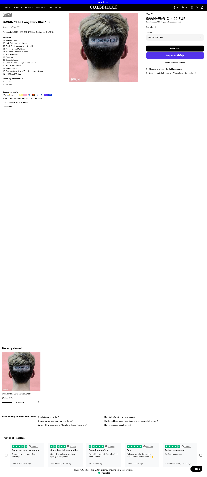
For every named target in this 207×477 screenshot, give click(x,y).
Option (149, 32)
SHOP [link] (6, 7)
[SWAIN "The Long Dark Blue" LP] (21, 371)
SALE (50, 7)
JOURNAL (58, 7)
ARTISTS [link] (16, 7)
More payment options (175, 62)
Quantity (149, 27)
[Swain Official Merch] (10, 15)
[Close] (204, 2)
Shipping (160, 22)
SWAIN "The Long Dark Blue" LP (16, 393)
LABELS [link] (28, 7)
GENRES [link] (39, 7)
